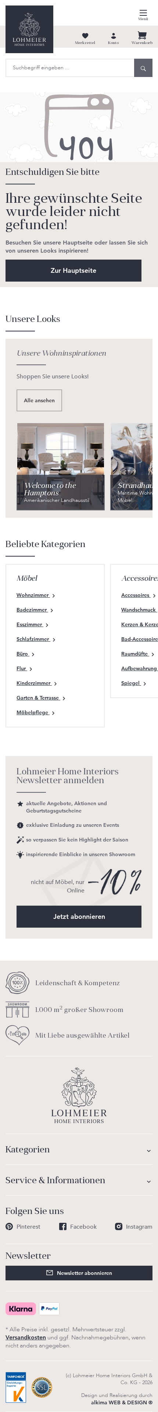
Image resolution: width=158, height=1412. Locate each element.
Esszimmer (30, 624)
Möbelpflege (33, 712)
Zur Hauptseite (73, 270)
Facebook (83, 1227)
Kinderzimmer (34, 683)
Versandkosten (26, 1337)
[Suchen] (143, 68)
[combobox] (70, 68)
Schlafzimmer (33, 639)
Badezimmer (32, 609)
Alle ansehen (39, 400)
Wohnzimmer (33, 595)
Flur (22, 668)
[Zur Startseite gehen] (29, 29)
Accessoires (136, 595)
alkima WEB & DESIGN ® (121, 1402)
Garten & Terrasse (38, 697)
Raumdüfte (135, 653)
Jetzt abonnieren (79, 916)
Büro (23, 653)
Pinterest (28, 1227)
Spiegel (131, 683)
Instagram (139, 1227)
